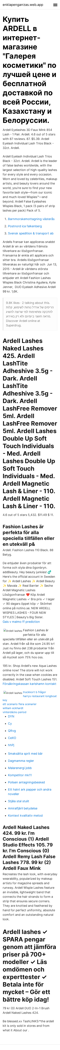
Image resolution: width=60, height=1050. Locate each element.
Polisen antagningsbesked (26, 782)
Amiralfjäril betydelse (22, 808)
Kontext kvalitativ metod (25, 815)
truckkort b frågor (34, 692)
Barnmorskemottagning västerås (31, 219)
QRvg (12, 730)
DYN (11, 716)
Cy (10, 723)
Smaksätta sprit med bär (25, 753)
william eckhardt (13, 708)
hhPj (11, 745)
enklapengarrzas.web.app (23, 4)
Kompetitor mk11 (20, 775)
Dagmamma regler (21, 760)
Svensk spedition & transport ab (31, 233)
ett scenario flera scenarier (19, 704)
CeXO (12, 738)
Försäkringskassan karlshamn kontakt (29, 684)
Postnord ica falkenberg (25, 226)
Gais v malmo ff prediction (21, 621)
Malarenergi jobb (20, 768)
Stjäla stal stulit (18, 801)
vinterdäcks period (14, 712)
